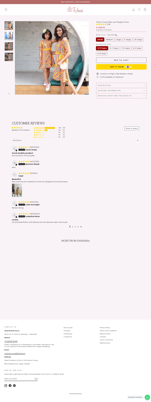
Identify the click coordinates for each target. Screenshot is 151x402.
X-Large (127, 39)
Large (118, 39)
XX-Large (138, 39)
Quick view (21, 295)
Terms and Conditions (108, 331)
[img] (24, 147)
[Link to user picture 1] (17, 190)
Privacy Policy (105, 328)
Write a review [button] (132, 128)
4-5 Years (102, 48)
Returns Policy (105, 334)
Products (67, 331)
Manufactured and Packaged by (115, 96)
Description (104, 85)
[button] (101, 24)
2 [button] (72, 227)
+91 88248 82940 (11, 341)
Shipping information (109, 90)
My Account (68, 328)
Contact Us (68, 337)
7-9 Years (126, 48)
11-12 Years (101, 53)
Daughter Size (103, 44)
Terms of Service (106, 340)
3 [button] (75, 227)
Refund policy (105, 343)
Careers (103, 337)
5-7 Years (114, 48)
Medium (109, 39)
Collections (68, 334)
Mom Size (105, 35)
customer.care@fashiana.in (14, 353)
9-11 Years (137, 48)
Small (100, 39)
